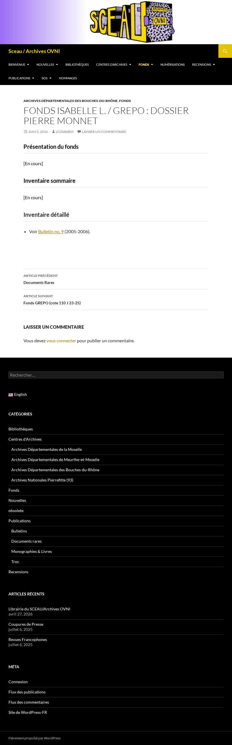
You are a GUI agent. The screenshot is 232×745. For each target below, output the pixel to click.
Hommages (68, 78)
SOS (45, 78)
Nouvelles (45, 64)
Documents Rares (40, 279)
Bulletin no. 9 (51, 231)
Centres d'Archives (25, 439)
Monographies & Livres (31, 551)
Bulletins (19, 530)
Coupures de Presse (25, 624)
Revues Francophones (27, 639)
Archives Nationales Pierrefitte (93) (42, 479)
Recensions (201, 64)
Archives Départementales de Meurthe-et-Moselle (55, 459)
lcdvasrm (65, 132)
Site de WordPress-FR (27, 712)
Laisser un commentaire (104, 132)
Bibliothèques (77, 64)
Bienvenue (16, 64)
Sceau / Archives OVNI (34, 51)
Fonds (144, 64)
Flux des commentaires (28, 702)
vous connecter (61, 340)
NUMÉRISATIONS (172, 64)
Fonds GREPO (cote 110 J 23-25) (52, 299)
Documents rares (26, 541)
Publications (19, 78)
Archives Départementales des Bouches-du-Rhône (70, 101)
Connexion (18, 681)
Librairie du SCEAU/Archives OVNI (39, 608)
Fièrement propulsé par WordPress (34, 738)
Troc (15, 561)
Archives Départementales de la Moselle (46, 449)
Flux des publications (27, 691)
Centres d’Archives (111, 64)
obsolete (15, 510)
